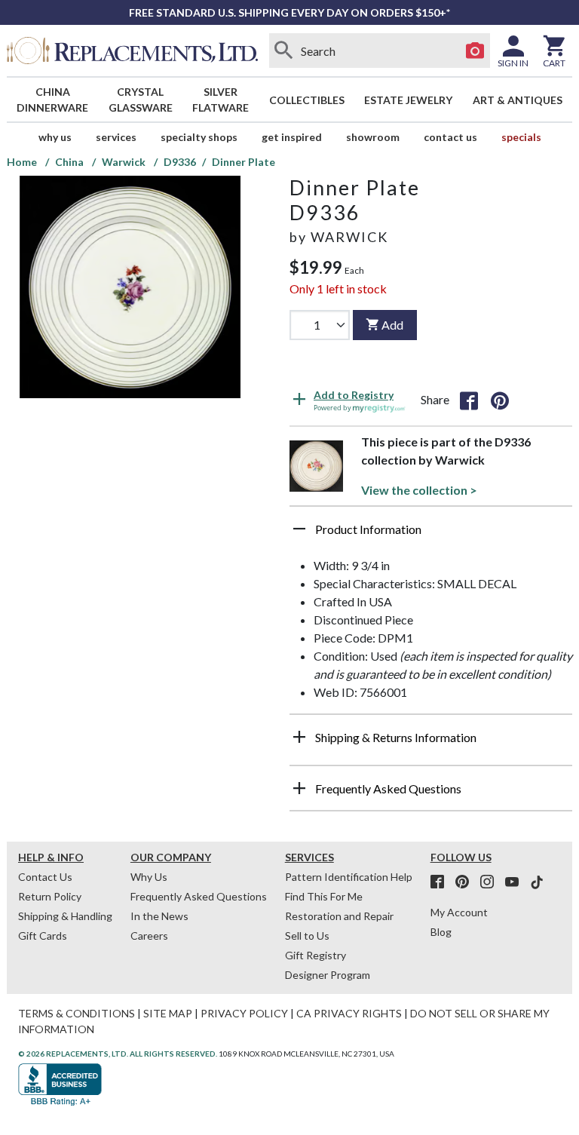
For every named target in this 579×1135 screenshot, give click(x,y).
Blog (441, 931)
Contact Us (450, 136)
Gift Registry (315, 955)
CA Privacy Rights (349, 1013)
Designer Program (327, 974)
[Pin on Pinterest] (499, 399)
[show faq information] (299, 788)
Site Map (167, 1013)
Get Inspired (292, 136)
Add (392, 324)
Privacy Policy (244, 1013)
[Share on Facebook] (468, 399)
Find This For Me (324, 896)
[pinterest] (466, 882)
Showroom (373, 136)
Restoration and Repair (339, 916)
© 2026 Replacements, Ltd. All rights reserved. (117, 1053)
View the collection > (419, 490)
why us (55, 136)
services (116, 136)
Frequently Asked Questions (198, 896)
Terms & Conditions (76, 1013)
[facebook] (441, 882)
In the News (159, 916)
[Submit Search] (284, 50)
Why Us (148, 876)
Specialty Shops (199, 136)
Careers (149, 935)
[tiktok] (537, 882)
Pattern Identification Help (348, 876)
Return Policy (49, 896)
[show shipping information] (299, 737)
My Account (459, 912)
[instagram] (491, 882)
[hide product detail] (299, 528)
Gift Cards (42, 935)
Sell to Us (307, 935)
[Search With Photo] (475, 50)
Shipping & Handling (65, 916)
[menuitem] (53, 99)
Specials (521, 136)
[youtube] (516, 882)
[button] (431, 535)
